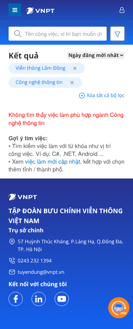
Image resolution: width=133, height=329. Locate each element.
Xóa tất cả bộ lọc (104, 95)
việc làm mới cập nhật (52, 161)
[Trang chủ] (40, 10)
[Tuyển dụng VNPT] (15, 298)
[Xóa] (72, 68)
